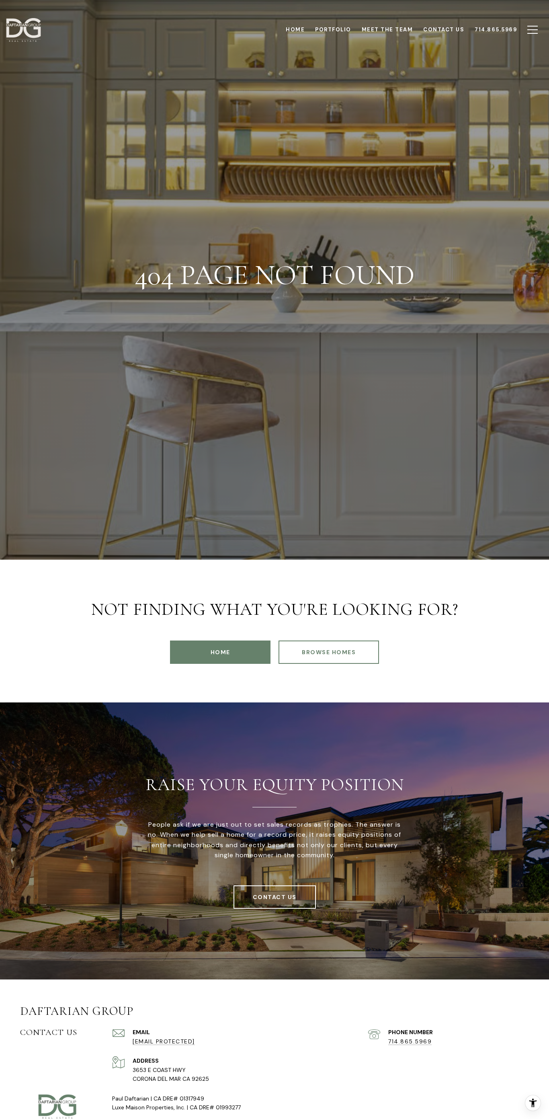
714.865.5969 (410, 1041)
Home (220, 652)
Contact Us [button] (275, 897)
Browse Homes (329, 652)
